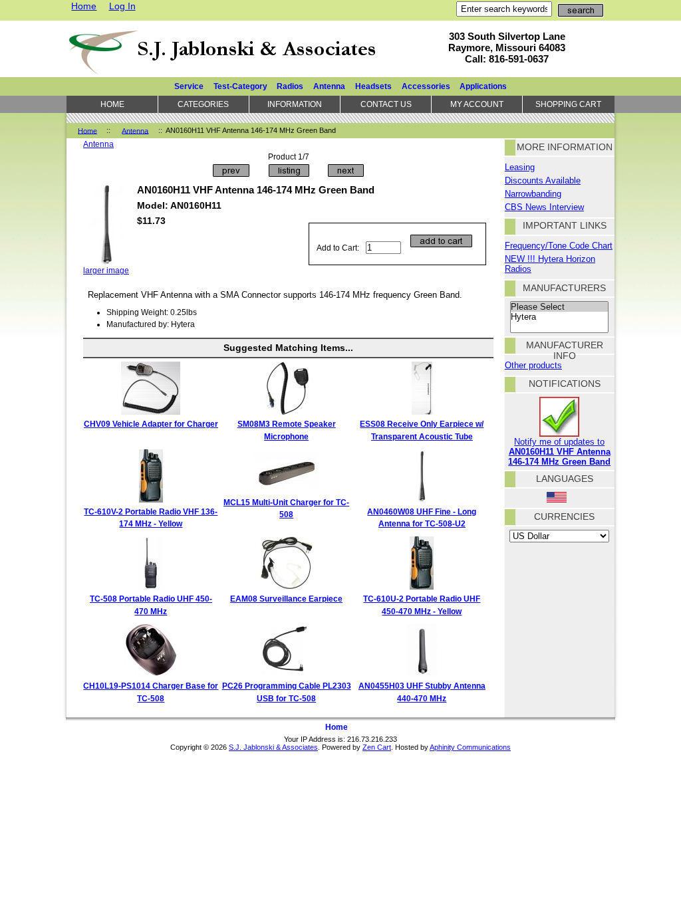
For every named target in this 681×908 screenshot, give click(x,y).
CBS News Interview (544, 207)
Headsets (373, 86)
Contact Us (386, 104)
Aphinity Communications (470, 747)
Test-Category (240, 86)
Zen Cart (376, 747)
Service (189, 86)
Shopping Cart (568, 104)
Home (83, 6)
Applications (483, 86)
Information (294, 104)
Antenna (135, 130)
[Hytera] (559, 317)
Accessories (426, 86)
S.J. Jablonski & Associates (273, 747)
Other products (533, 365)
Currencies (564, 516)
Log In (122, 6)
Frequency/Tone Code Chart (559, 246)
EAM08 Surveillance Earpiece (286, 598)
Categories (203, 104)
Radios (290, 86)
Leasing (520, 167)
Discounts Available (543, 180)
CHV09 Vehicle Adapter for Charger (151, 423)
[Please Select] (559, 307)
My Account (476, 104)
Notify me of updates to (559, 452)
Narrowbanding (533, 194)
